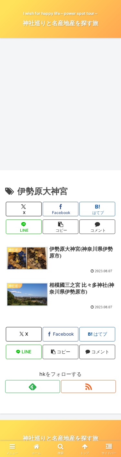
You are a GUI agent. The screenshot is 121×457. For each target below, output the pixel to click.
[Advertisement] (60, 106)
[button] (60, 226)
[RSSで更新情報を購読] (88, 386)
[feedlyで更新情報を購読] (32, 386)
